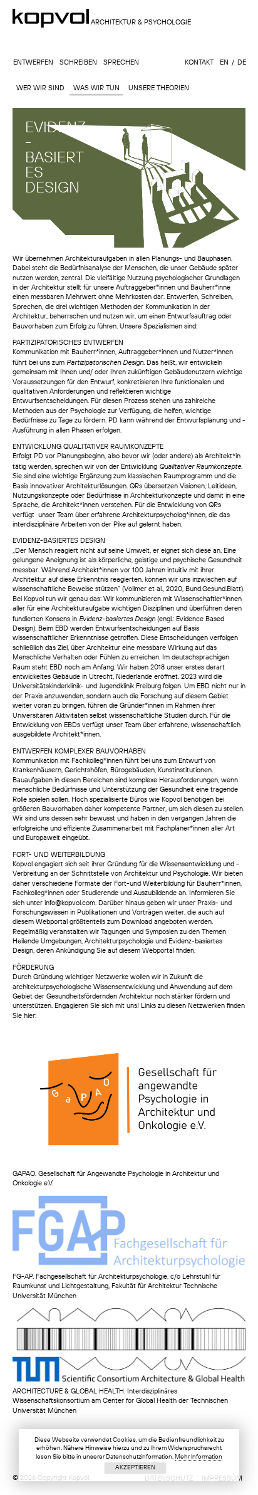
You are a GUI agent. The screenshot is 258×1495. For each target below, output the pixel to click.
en (223, 63)
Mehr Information (198, 1457)
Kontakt (198, 63)
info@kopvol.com (69, 903)
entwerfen (33, 63)
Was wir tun (96, 88)
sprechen (120, 63)
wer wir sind (40, 88)
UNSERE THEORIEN (158, 88)
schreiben (77, 63)
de (241, 63)
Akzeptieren (135, 1467)
